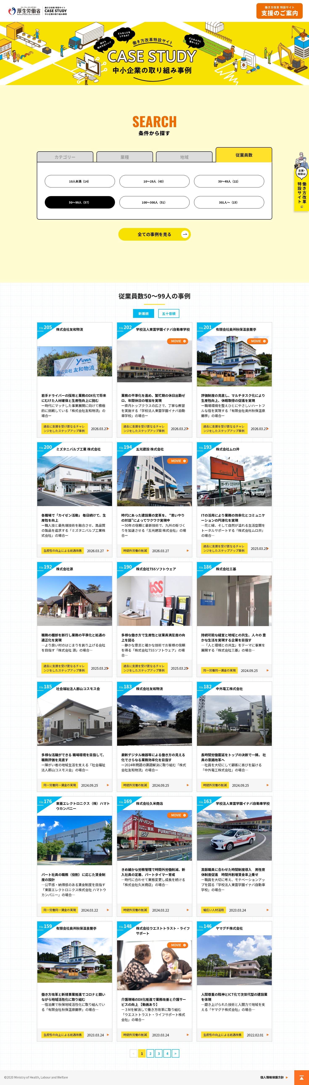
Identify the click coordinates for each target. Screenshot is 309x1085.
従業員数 (244, 155)
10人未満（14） (80, 181)
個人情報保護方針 (272, 1077)
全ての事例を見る (154, 234)
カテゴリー (64, 157)
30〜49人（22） (229, 181)
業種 (124, 157)
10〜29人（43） (154, 181)
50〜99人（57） (80, 202)
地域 (184, 157)
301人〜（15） (229, 202)
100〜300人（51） (154, 202)
